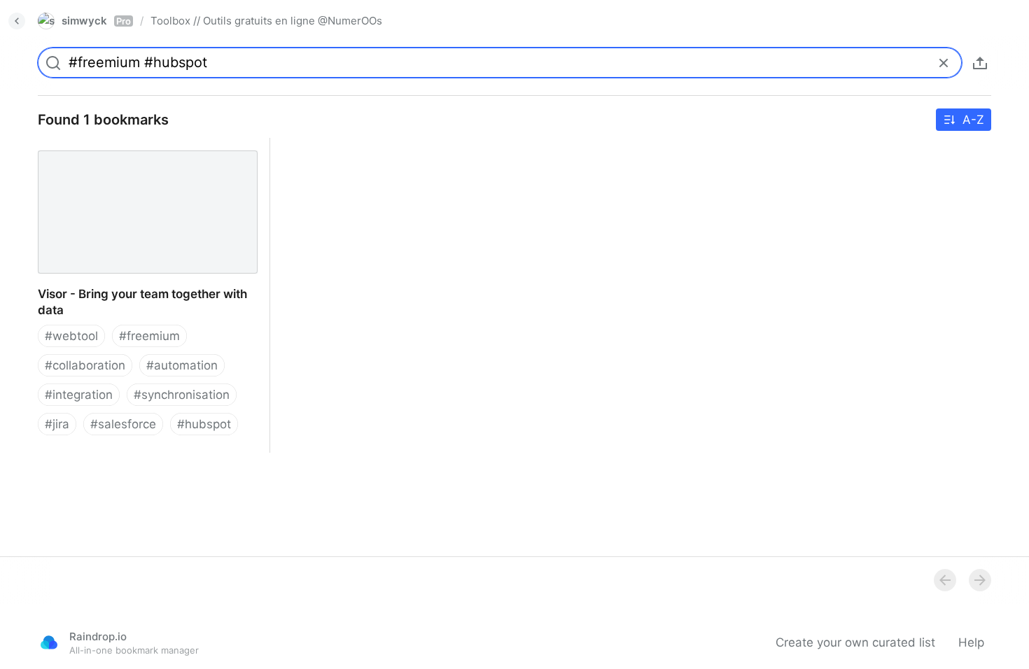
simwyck (96, 20)
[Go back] (16, 21)
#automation (182, 365)
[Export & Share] (980, 63)
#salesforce (123, 424)
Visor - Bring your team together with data (144, 146)
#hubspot (204, 424)
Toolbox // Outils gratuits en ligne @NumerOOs (266, 20)
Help (971, 642)
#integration (79, 395)
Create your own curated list (855, 642)
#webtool (71, 336)
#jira (57, 424)
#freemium (149, 336)
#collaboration (85, 365)
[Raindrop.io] (49, 642)
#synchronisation (182, 395)
